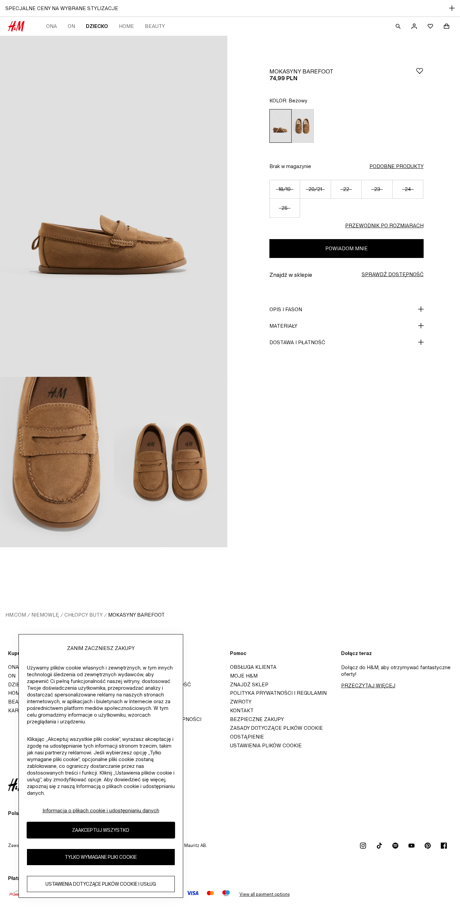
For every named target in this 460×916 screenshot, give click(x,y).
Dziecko (97, 26)
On (71, 26)
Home (126, 26)
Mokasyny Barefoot (136, 615)
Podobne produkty (396, 166)
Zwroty (241, 702)
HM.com (15, 615)
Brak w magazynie (290, 166)
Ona (51, 26)
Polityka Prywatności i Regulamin (278, 693)
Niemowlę (45, 615)
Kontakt (242, 710)
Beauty (155, 26)
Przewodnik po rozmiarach (384, 225)
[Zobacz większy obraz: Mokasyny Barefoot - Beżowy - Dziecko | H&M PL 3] (171, 462)
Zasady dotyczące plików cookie (276, 728)
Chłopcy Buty (83, 615)
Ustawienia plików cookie (266, 745)
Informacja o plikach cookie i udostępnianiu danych (100, 810)
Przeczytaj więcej (368, 685)
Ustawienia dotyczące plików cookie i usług (100, 884)
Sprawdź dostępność (393, 274)
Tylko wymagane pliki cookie (101, 857)
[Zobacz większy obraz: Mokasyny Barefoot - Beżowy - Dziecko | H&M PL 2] (57, 462)
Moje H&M (244, 676)
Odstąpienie (247, 737)
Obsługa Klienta (253, 667)
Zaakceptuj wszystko (100, 830)
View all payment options (264, 894)
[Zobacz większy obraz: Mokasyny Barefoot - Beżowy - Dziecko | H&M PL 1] (113, 206)
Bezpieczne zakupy (257, 719)
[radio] (280, 126)
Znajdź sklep (249, 684)
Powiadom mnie (346, 248)
